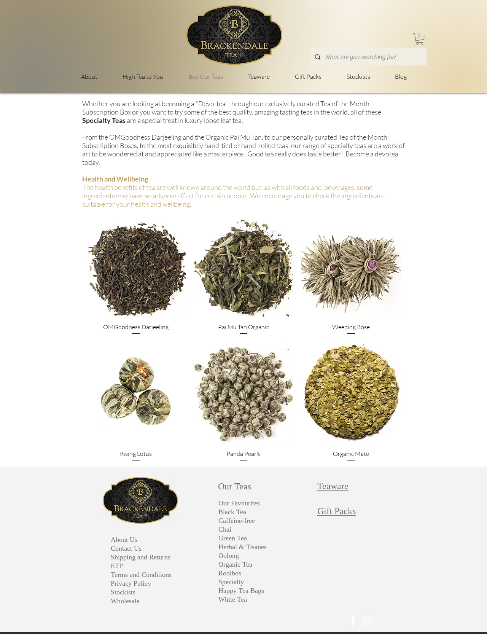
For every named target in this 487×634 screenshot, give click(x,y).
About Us (124, 539)
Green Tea (232, 538)
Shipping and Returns (140, 557)
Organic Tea (235, 564)
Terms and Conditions (141, 574)
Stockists (123, 592)
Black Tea (232, 512)
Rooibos (229, 573)
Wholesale (125, 601)
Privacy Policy (131, 583)
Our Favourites (239, 503)
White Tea (232, 599)
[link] (420, 39)
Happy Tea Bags (241, 590)
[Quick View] (136, 267)
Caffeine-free (236, 520)
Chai (224, 529)
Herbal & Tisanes (242, 547)
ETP (117, 566)
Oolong (228, 555)
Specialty (231, 582)
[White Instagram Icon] (367, 621)
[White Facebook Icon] (353, 621)
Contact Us (126, 548)
